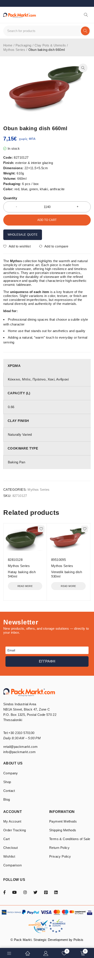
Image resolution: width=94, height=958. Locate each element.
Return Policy (59, 848)
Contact (9, 791)
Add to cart (47, 220)
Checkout (10, 848)
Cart (6, 839)
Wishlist (9, 856)
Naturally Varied (20, 434)
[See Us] (25, 892)
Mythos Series (14, 50)
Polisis (78, 940)
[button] (83, 68)
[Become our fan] (4, 892)
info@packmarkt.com (19, 752)
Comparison (12, 865)
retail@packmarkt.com (20, 746)
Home (7, 45)
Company (10, 773)
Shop (7, 782)
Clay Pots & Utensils (50, 45)
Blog (6, 799)
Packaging (23, 45)
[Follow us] (35, 892)
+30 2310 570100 (22, 733)
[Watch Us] (14, 892)
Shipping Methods (62, 830)
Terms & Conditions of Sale (69, 839)
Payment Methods (63, 821)
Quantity (10, 198)
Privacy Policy (60, 856)
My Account (12, 821)
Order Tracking (14, 830)
